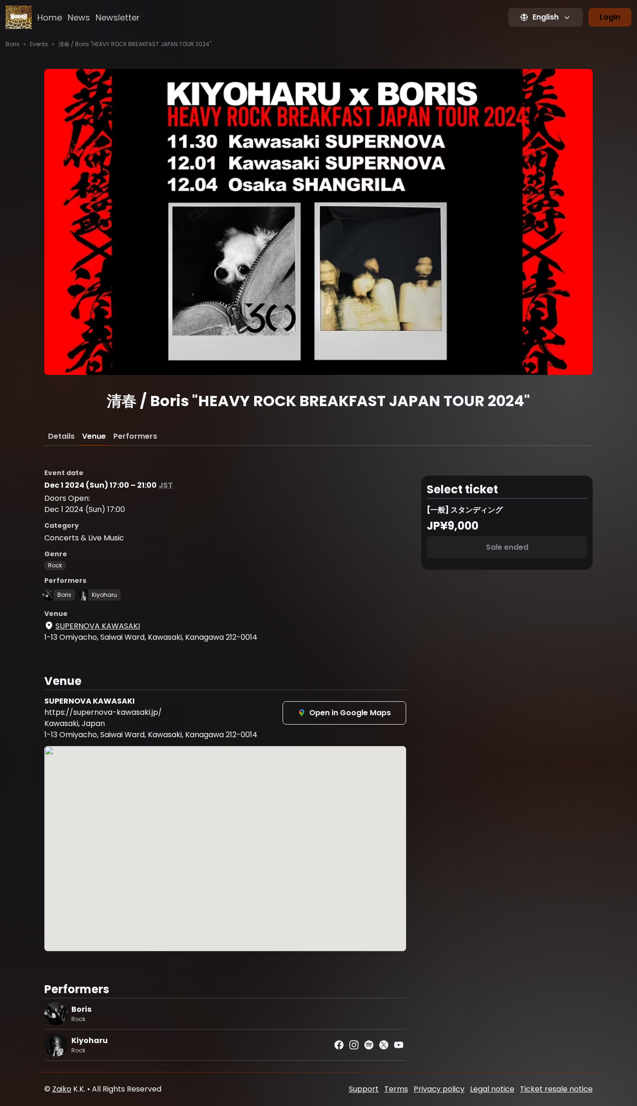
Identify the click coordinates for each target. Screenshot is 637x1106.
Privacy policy (439, 1089)
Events (39, 44)
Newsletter (118, 17)
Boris (13, 44)
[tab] (61, 436)
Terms (396, 1089)
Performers (135, 436)
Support (364, 1089)
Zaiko (61, 1089)
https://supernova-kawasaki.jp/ (103, 712)
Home (49, 17)
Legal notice (492, 1089)
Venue (94, 436)
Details (61, 436)
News (79, 17)
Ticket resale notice (556, 1089)
